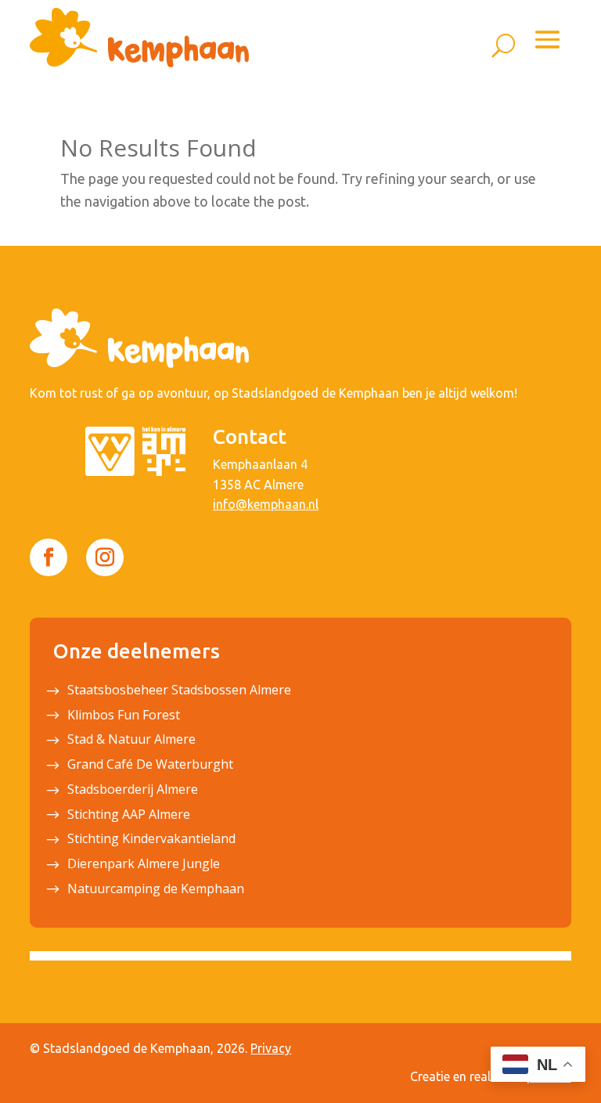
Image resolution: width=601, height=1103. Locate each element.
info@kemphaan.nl (265, 504)
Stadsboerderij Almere (132, 791)
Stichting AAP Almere (128, 816)
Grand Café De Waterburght (150, 766)
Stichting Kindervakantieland (151, 840)
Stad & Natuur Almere (131, 741)
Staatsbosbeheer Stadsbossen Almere (179, 691)
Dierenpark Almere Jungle (143, 865)
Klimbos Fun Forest (123, 716)
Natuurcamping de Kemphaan (155, 890)
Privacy (270, 1048)
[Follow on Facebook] (48, 557)
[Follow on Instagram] (105, 557)
